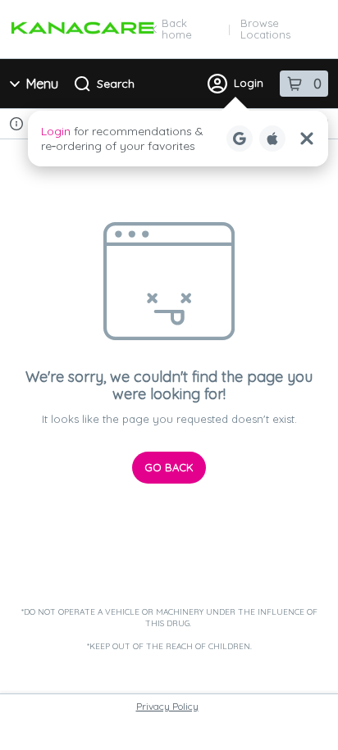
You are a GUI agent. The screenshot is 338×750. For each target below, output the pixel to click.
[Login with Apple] (272, 138)
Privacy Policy (167, 706)
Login (248, 82)
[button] (178, 138)
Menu (42, 83)
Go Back (169, 467)
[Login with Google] (239, 138)
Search (116, 83)
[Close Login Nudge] (307, 138)
